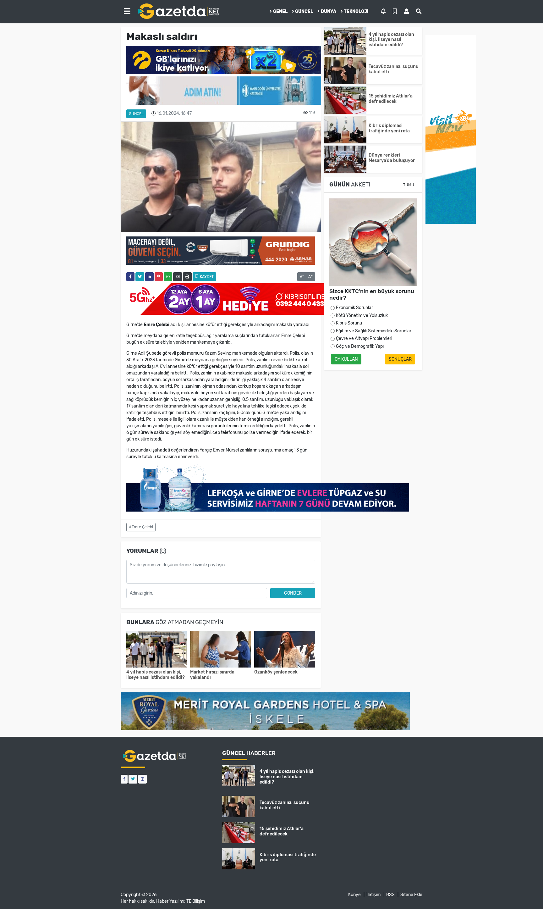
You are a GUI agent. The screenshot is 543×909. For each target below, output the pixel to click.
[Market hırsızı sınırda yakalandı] (220, 650)
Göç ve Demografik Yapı (360, 346)
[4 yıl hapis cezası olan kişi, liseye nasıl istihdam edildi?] (156, 650)
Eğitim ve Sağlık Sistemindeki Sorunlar (373, 331)
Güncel (304, 11)
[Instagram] (142, 779)
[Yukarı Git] (526, 893)
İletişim (373, 894)
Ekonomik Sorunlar (354, 307)
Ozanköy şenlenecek (276, 672)
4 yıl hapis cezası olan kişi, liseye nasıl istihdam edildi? (155, 674)
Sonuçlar (400, 359)
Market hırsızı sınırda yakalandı (212, 674)
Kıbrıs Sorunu (349, 323)
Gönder (293, 593)
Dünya (328, 11)
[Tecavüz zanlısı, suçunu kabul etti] (345, 70)
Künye (354, 894)
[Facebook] (124, 779)
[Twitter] (133, 779)
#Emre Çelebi (141, 527)
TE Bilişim (195, 901)
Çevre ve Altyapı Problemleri (364, 338)
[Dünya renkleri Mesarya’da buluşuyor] (345, 159)
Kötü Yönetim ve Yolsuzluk (362, 315)
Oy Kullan (346, 359)
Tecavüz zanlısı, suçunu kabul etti (394, 69)
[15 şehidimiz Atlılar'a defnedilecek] (345, 100)
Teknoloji (356, 11)
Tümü (408, 185)
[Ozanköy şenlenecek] (284, 650)
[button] (127, 11)
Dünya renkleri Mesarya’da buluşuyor (392, 157)
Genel (280, 11)
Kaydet (206, 276)
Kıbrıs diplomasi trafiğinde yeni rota (389, 128)
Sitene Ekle (411, 894)
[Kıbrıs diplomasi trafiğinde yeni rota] (345, 129)
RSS (390, 894)
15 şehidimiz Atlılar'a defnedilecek (391, 98)
